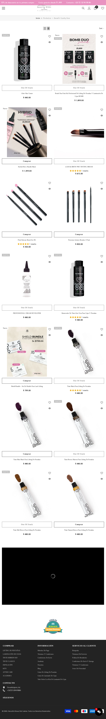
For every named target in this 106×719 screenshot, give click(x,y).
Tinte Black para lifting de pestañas (79, 386)
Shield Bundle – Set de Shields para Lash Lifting (27, 386)
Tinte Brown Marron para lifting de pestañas (79, 459)
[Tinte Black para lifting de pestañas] (79, 352)
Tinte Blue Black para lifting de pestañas (26, 459)
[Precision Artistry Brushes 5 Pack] (79, 205)
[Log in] (89, 8)
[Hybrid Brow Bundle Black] (27, 132)
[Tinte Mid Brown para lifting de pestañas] (27, 495)
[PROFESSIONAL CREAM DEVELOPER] (27, 279)
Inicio (38, 18)
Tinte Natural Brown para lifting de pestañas (79, 530)
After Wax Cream (27, 93)
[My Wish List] (102, 8)
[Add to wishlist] (49, 36)
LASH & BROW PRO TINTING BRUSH (79, 167)
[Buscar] (83, 8)
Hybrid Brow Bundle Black (27, 167)
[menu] (3, 8)
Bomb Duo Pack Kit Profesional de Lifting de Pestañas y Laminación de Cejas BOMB (79, 95)
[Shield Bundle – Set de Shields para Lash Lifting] (27, 352)
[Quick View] (49, 42)
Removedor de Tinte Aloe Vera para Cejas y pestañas (79, 313)
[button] (45, 28)
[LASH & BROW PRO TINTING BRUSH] (79, 132)
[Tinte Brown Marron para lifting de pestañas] (79, 425)
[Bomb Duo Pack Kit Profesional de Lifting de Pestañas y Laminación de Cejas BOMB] (79, 59)
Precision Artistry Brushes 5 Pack (79, 240)
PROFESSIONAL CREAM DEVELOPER (27, 313)
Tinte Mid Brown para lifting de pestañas (27, 530)
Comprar (27, 161)
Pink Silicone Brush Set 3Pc (27, 240)
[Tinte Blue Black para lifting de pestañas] (27, 425)
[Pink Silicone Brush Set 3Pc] (27, 205)
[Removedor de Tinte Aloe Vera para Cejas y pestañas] (79, 279)
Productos (47, 18)
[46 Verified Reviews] (53, 638)
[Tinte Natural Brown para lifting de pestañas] (79, 495)
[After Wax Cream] (27, 59)
